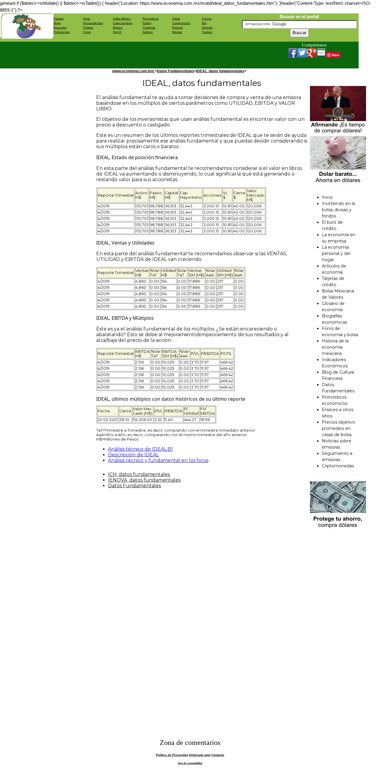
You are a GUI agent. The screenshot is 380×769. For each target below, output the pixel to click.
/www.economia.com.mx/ (133, 71)
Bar (204, 23)
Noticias (207, 27)
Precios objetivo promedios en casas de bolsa (338, 428)
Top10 (117, 32)
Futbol (146, 23)
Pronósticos (150, 18)
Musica (117, 27)
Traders (207, 32)
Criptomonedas (338, 466)
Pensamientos (93, 23)
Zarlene (147, 32)
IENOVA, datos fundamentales (144, 480)
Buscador (59, 27)
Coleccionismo (122, 23)
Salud (176, 18)
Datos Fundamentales (175, 71)
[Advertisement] (161, 55)
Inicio (327, 197)
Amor (86, 18)
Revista (177, 32)
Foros (87, 32)
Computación (181, 23)
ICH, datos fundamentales (139, 474)
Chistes (88, 27)
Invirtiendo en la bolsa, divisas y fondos (338, 210)
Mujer (57, 23)
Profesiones (61, 32)
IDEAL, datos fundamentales (220, 71)
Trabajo (58, 18)
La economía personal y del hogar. (336, 253)
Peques (177, 27)
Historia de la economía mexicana (335, 347)
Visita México (122, 18)
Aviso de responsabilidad (190, 763)
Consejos (148, 27)
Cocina (206, 18)
